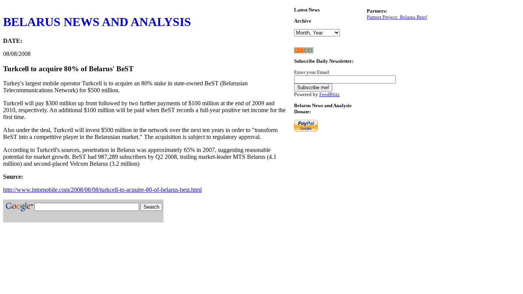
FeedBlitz (329, 94)
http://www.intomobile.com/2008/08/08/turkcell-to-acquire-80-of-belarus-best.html (102, 189)
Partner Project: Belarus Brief (397, 17)
